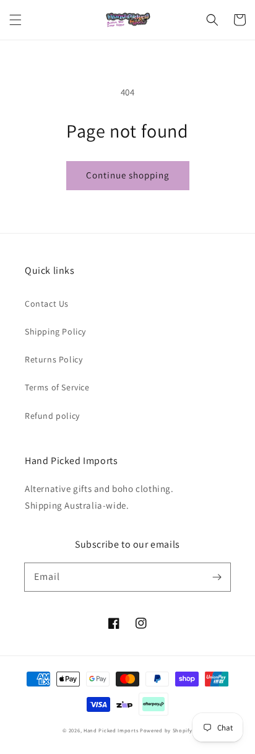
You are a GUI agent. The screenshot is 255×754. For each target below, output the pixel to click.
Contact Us (47, 303)
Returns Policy (53, 359)
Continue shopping (128, 175)
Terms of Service (57, 387)
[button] (15, 19)
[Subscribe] (216, 576)
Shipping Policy (55, 331)
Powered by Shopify (166, 730)
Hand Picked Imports (111, 730)
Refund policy (52, 415)
